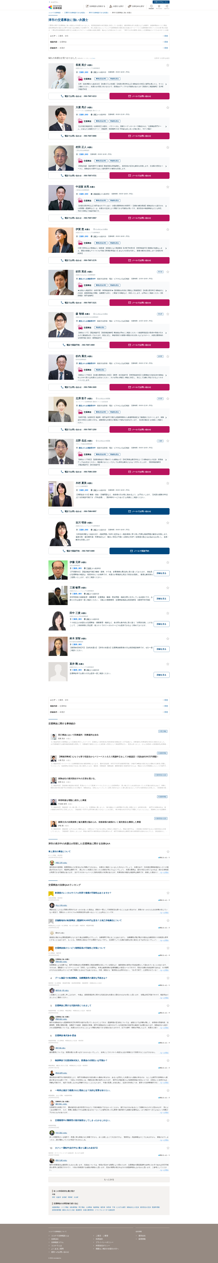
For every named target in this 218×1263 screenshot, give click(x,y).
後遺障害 (79, 1210)
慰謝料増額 (156, 1207)
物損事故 (96, 1207)
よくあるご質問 (57, 1249)
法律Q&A (54, 1239)
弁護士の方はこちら (161, 2)
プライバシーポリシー (104, 1242)
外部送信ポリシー (103, 1246)
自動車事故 (56, 1207)
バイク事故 (65, 1207)
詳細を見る (161, 573)
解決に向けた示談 (68, 1210)
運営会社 (142, 1236)
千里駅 (89, 568)
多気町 (64, 1197)
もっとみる (109, 1179)
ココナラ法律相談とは (60, 1236)
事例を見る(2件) (101, 78)
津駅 (95, 72)
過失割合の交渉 (145, 1207)
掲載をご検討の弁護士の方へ (107, 1249)
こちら (93, 58)
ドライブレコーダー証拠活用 (105, 1210)
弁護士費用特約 (88, 1210)
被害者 (103, 1207)
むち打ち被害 (121, 1207)
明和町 (70, 1197)
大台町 (76, 1197)
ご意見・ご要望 (102, 1236)
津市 (86, 72)
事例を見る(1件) (101, 243)
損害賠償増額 (56, 1210)
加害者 (108, 1207)
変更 (166, 36)
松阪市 (58, 1197)
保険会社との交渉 (133, 1207)
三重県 (81, 72)
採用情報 (142, 1239)
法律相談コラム (57, 1242)
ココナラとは (56, 1246)
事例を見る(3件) (101, 121)
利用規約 (99, 1239)
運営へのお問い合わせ (60, 1252)
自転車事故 (73, 1207)
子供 (113, 1207)
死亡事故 (82, 1207)
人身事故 (89, 1207)
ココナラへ (54, 2)
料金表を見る (114, 78)
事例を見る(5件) (101, 412)
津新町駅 (96, 194)
